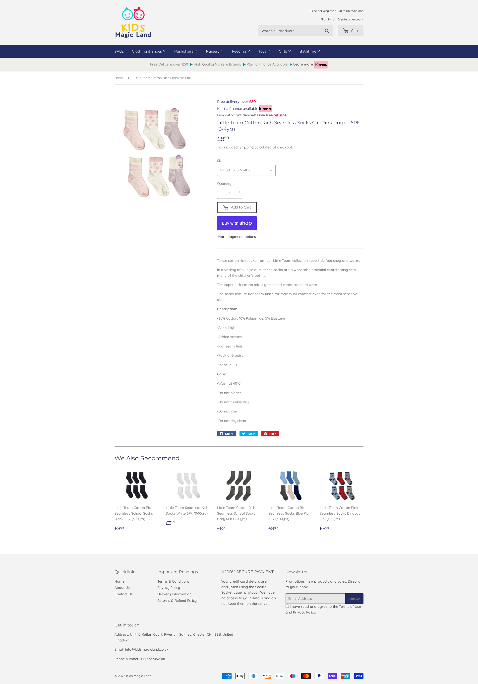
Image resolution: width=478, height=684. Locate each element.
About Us (122, 587)
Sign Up (354, 599)
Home (119, 78)
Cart (354, 30)
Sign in (326, 19)
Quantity (224, 183)
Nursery (213, 51)
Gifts (283, 51)
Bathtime (308, 51)
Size (220, 160)
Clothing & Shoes (147, 51)
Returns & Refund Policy (177, 600)
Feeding (239, 51)
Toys (263, 51)
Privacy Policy (168, 587)
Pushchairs (184, 51)
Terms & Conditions (173, 581)
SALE (119, 51)
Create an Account (350, 19)
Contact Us (124, 594)
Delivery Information (174, 594)
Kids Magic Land (139, 676)
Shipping (246, 147)
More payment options (237, 236)
